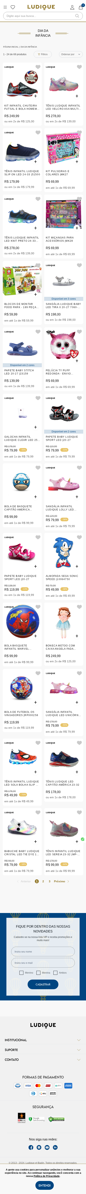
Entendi (45, 1185)
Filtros (44, 54)
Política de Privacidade (47, 1176)
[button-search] (77, 16)
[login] (72, 7)
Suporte (11, 1050)
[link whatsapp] (82, 839)
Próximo (59, 881)
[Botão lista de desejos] (12, 7)
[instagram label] (39, 1147)
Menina (46, 972)
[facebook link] (30, 1147)
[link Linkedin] (55, 1147)
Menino (29, 972)
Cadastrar (43, 984)
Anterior (26, 881)
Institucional (16, 1040)
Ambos (63, 972)
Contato (12, 1059)
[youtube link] (47, 1147)
